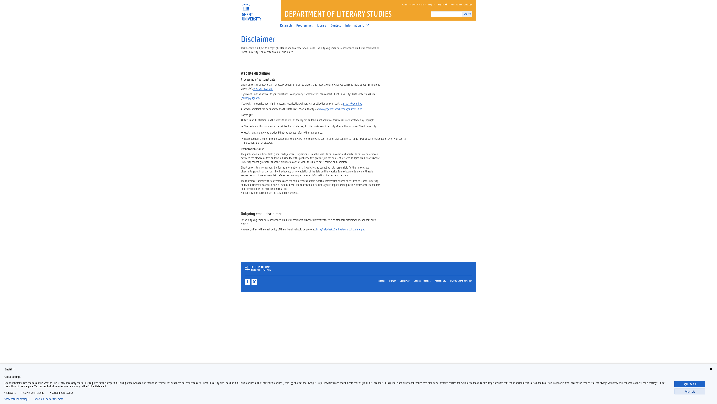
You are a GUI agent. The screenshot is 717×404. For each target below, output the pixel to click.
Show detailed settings (16, 398)
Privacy (392, 280)
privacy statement (263, 88)
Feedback (381, 280)
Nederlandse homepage (461, 4)
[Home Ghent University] (251, 10)
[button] (355, 25)
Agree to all (690, 384)
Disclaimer (404, 280)
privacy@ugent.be (251, 98)
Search (467, 14)
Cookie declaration (422, 280)
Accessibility (440, 280)
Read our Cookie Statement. (49, 398)
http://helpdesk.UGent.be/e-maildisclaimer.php (340, 229)
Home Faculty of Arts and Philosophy (418, 4)
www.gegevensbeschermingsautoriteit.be (340, 109)
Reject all (690, 391)
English (8, 369)
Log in (441, 4)
